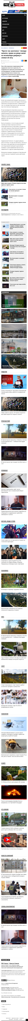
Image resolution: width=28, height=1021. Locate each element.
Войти (3, 1006)
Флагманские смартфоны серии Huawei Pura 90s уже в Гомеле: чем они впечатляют (14, 755)
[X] (26, 60)
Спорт (3, 39)
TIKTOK (20, 1019)
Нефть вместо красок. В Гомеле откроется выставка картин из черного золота (13, 184)
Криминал (4, 27)
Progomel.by (4, 61)
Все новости (4, 48)
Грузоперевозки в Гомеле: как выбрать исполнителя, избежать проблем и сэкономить (12, 898)
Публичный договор (5, 997)
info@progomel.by (5, 984)
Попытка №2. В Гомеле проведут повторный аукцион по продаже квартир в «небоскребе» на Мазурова (13, 335)
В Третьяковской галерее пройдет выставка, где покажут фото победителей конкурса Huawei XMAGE (14, 876)
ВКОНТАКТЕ (8, 1018)
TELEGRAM (11, 1019)
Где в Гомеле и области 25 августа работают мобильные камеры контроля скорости (17, 279)
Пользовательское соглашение (18, 997)
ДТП (3, 30)
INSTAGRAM (16, 1019)
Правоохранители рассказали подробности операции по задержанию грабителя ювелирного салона (13, 513)
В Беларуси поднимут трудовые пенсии (17, 202)
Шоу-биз (4, 33)
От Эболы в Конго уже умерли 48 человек (13, 782)
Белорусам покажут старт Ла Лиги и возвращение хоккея (11, 706)
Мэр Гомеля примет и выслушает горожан (16, 196)
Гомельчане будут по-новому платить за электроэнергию (12, 305)
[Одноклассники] (24, 60)
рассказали (4, 76)
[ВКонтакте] (22, 60)
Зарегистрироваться (6, 1004)
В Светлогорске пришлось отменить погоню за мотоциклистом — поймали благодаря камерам (17, 266)
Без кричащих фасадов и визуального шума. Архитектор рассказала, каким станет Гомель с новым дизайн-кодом (13, 350)
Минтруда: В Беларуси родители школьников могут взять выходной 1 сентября (18, 246)
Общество (4, 21)
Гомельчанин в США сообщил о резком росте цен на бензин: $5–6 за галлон (12, 828)
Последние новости (5, 222)
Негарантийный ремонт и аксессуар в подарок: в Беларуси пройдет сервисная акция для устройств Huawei (17, 226)
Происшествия (5, 24)
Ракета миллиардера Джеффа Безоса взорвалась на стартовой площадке (11, 801)
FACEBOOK (22, 1018)
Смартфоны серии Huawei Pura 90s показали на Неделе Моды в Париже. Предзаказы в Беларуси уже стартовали (12, 562)
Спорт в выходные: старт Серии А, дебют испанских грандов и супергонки (12, 685)
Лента (3, 15)
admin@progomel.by (20, 990)
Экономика (5, 36)
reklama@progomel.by (14, 987)
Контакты (4, 1013)
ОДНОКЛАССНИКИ (15, 1018)
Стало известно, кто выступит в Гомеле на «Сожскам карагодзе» (17, 190)
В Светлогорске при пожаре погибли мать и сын (18, 285)
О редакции (4, 1009)
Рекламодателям (5, 1011)
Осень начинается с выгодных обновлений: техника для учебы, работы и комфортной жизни (17, 233)
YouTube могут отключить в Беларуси (12, 849)
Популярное (5, 292)
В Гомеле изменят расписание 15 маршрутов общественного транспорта (13, 320)
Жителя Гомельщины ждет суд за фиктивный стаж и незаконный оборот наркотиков (12, 490)
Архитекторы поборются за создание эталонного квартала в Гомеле (11, 366)
